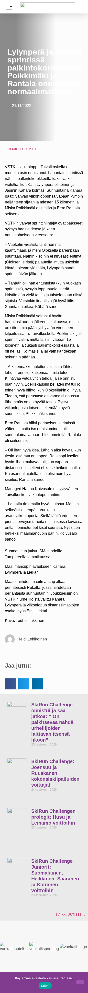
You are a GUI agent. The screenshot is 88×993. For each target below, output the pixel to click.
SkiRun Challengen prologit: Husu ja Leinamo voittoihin (53, 817)
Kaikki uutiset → (71, 914)
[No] (80, 982)
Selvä (45, 986)
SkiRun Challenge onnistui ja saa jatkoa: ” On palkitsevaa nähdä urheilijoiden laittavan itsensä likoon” (52, 722)
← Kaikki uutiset (21, 149)
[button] (10, 683)
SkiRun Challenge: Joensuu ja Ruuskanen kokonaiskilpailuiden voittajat (55, 773)
